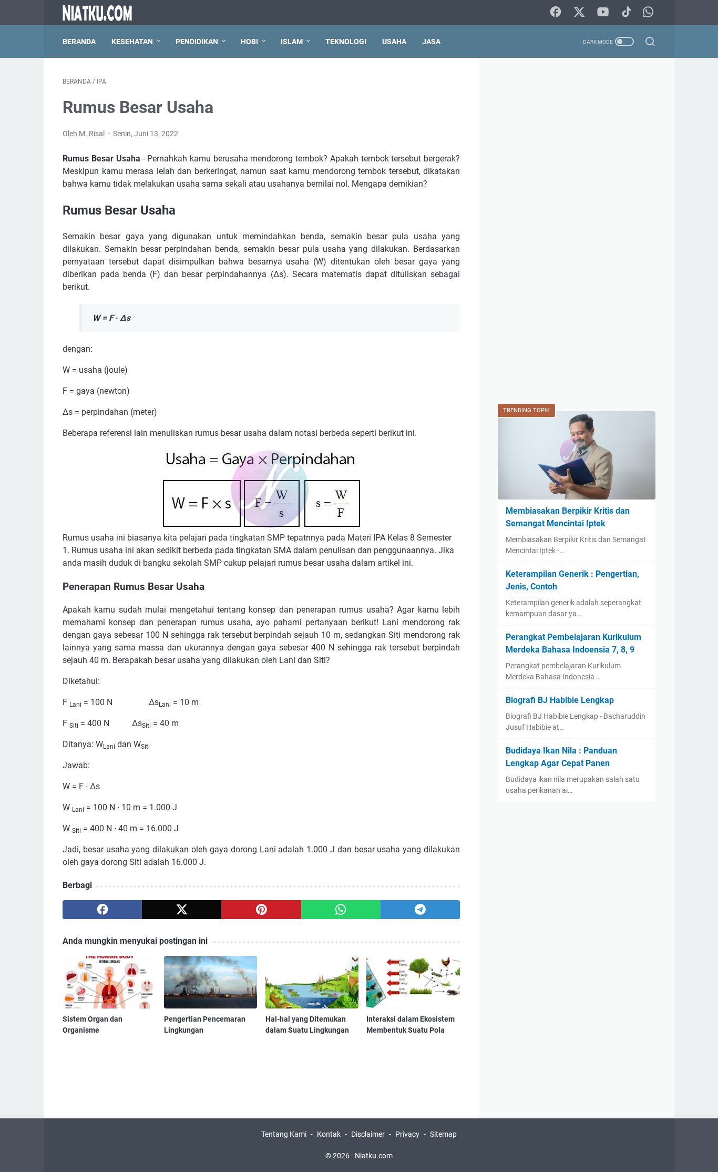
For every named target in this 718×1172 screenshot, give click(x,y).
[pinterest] (261, 909)
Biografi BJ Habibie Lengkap (560, 700)
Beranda (79, 41)
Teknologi (345, 41)
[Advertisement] (576, 234)
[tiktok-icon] (626, 13)
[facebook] (102, 909)
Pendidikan (197, 41)
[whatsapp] (341, 909)
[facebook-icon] (555, 13)
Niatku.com (374, 1155)
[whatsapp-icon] (648, 13)
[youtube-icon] (603, 13)
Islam (292, 41)
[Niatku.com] (104, 13)
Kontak (329, 1134)
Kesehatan (132, 41)
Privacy (407, 1134)
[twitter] (181, 909)
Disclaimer (368, 1134)
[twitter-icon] (579, 13)
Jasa (431, 41)
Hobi (249, 41)
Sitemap (443, 1134)
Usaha (394, 41)
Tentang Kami (283, 1134)
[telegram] (420, 909)
